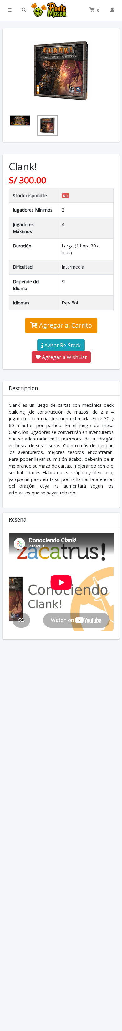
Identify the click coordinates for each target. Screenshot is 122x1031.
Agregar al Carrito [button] (65, 325)
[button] (10, 10)
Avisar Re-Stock (62, 345)
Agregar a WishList (64, 357)
